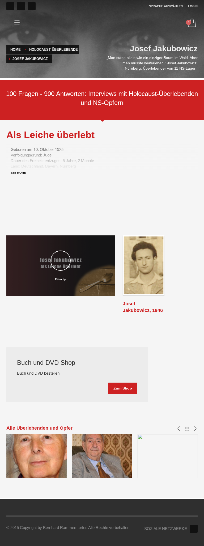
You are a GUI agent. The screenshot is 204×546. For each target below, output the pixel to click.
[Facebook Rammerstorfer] (194, 529)
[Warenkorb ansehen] (192, 23)
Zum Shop (122, 388)
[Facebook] (10, 6)
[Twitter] (21, 6)
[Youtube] (32, 6)
